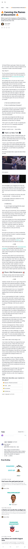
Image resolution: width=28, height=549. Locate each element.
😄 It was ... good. (7, 385)
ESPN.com (18, 239)
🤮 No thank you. (6, 391)
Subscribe (7, 394)
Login (3, 394)
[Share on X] (4, 28)
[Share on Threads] (7, 28)
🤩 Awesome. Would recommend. (10, 382)
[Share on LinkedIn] (9, 28)
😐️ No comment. (6, 388)
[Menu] (2, 2)
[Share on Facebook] (2, 28)
